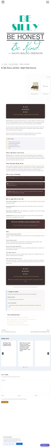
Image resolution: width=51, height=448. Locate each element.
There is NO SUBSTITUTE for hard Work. (8, 331)
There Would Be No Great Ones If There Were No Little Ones (18, 324)
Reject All (12, 443)
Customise (6, 443)
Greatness (17, 65)
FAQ (10, 148)
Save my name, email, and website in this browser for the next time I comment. (14, 398)
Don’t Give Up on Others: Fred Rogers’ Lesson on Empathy (18, 317)
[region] (13, 440)
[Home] (2, 64)
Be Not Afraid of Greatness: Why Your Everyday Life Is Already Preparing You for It (22, 319)
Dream (2, 65)
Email (19, 395)
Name (3, 395)
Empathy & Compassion (9, 65)
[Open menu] (47, 2)
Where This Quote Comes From (14, 141)
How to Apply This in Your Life (14, 146)
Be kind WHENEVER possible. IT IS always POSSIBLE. (17, 321)
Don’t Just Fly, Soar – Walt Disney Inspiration (16, 323)
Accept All (19, 443)
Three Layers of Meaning (13, 145)
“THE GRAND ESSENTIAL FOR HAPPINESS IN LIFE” (40, 331)
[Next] (48, 353)
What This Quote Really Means (14, 143)
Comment (4, 380)
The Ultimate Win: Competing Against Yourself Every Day (7, 344)
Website (36, 395)
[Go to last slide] (3, 353)
